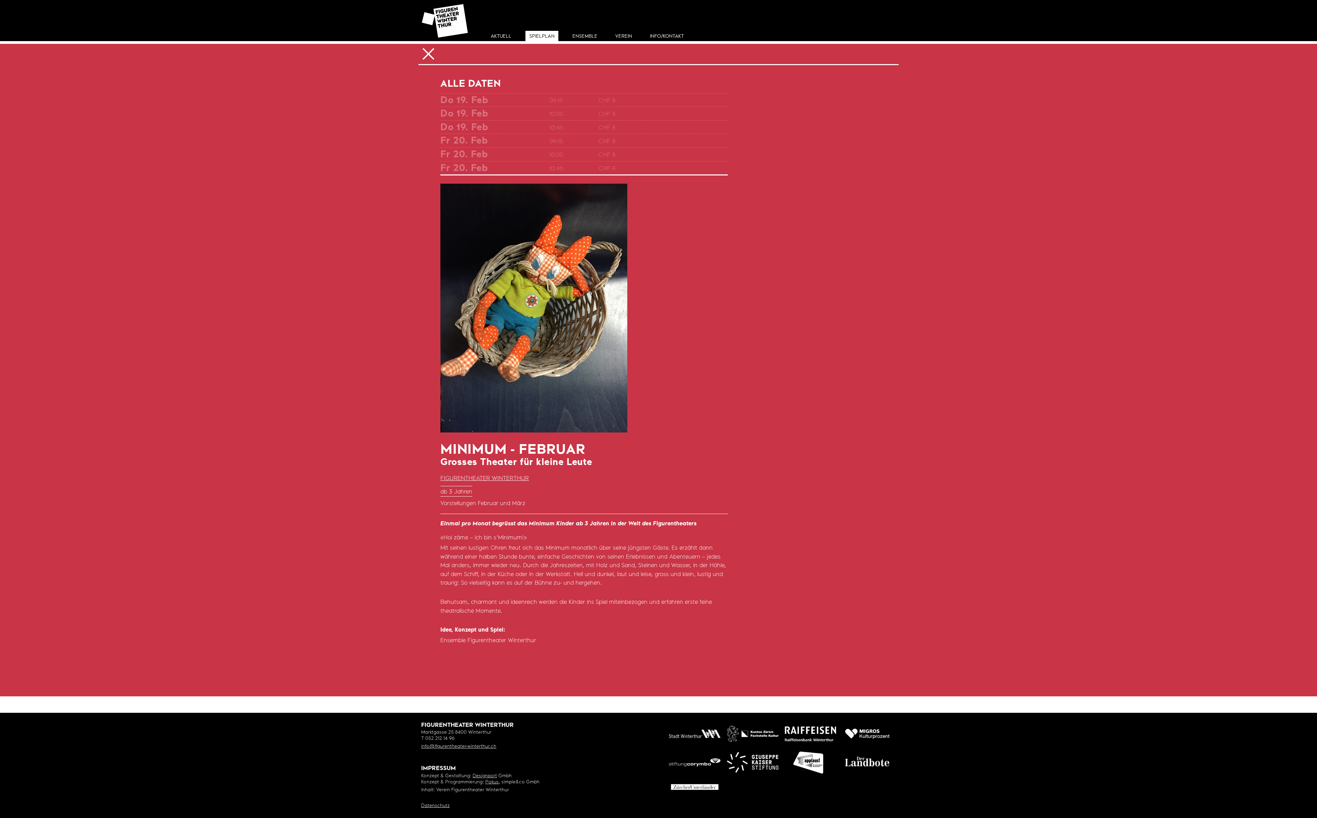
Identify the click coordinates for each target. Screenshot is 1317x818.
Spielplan (542, 36)
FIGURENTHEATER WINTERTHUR (484, 478)
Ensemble (584, 36)
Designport (485, 776)
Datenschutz (435, 805)
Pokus (492, 782)
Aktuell (501, 36)
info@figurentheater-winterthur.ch (458, 746)
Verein (623, 36)
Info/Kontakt (667, 36)
